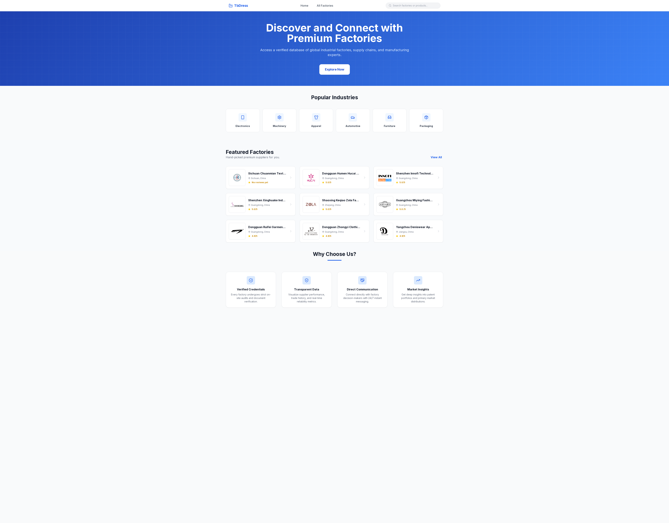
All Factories (325, 5)
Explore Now (334, 69)
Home (304, 5)
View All (436, 157)
